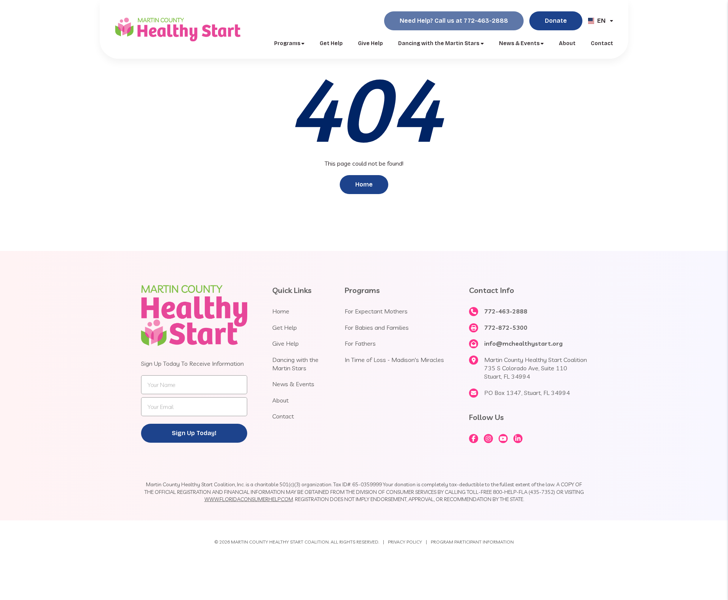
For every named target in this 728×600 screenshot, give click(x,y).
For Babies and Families (377, 327)
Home (364, 184)
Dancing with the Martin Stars (438, 43)
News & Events (519, 43)
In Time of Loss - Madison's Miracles (394, 359)
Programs (287, 43)
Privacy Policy (405, 542)
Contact (602, 43)
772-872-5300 (505, 327)
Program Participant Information (472, 542)
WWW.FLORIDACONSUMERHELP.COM (248, 499)
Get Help (331, 43)
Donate (556, 20)
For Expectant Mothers (376, 311)
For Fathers (360, 343)
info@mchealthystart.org (523, 343)
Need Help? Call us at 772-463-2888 (454, 20)
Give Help (370, 43)
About (567, 43)
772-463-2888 (505, 311)
